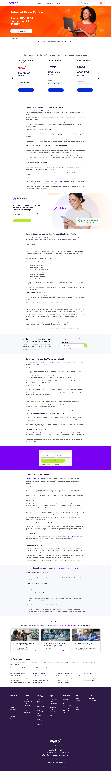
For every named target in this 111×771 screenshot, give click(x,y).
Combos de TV (53, 707)
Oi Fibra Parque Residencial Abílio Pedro (43, 678)
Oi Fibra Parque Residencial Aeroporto (20, 682)
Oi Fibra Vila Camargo (39, 673)
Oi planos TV (52, 711)
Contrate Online (21, 31)
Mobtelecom (13, 714)
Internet (38, 3)
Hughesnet (12, 716)
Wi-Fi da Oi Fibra (72, 536)
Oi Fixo (40, 296)
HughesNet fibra (27, 705)
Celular (77, 704)
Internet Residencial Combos (39, 701)
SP (16, 38)
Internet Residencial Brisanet (39, 724)
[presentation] (13, 78)
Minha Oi (29, 490)
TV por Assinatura (52, 696)
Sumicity (12, 707)
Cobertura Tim (66, 710)
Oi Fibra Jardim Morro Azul (63, 682)
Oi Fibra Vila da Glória (62, 680)
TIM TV (51, 709)
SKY (11, 704)
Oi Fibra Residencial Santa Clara (87, 678)
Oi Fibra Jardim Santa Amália (64, 673)
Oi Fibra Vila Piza (14, 680)
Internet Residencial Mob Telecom (40, 706)
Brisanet (12, 711)
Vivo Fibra (26, 710)
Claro (11, 718)
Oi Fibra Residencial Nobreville (41, 680)
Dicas (77, 707)
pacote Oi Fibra (32, 432)
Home (11, 38)
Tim (11, 700)
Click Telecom (13, 709)
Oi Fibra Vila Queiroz (38, 682)
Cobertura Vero (66, 699)
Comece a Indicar (22, 220)
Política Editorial (92, 700)
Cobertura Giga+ (66, 708)
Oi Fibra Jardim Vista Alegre (17, 673)
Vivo (11, 698)
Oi (10, 702)
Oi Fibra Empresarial (58, 181)
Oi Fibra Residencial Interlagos (64, 678)
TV (76, 702)
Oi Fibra (43, 111)
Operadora (78, 700)
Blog (58, 3)
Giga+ (11, 720)
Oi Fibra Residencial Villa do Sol (18, 678)
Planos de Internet (26, 696)
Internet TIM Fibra (67, 705)
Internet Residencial (40, 696)
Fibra (14, 38)
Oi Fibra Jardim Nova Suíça (86, 676)
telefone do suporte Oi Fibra (34, 478)
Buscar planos (52, 460)
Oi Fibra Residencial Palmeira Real (88, 680)
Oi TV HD (32, 323)
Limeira (19, 38)
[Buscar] (101, 3)
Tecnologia (78, 698)
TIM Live (25, 708)
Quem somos (91, 698)
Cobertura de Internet (66, 696)
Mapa (90, 695)
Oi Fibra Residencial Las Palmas (87, 673)
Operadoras (13, 695)
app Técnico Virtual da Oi (33, 503)
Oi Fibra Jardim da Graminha (18, 676)
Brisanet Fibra (27, 703)
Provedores (49, 3)
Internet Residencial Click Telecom (40, 712)
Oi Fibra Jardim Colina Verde (40, 676)
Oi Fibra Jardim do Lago (62, 676)
